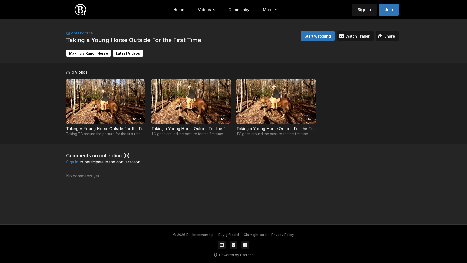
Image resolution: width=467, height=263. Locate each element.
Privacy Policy (282, 235)
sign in (72, 162)
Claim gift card (255, 235)
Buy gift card (228, 235)
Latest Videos (128, 53)
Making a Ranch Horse (88, 53)
